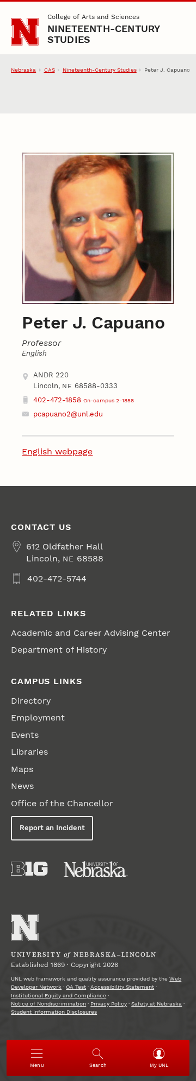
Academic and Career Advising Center (90, 633)
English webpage (57, 451)
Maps (22, 769)
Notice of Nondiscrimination (48, 1004)
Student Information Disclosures (54, 1012)
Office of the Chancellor (62, 803)
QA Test (76, 987)
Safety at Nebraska (156, 1004)
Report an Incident (52, 828)
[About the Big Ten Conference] (29, 868)
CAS (49, 70)
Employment (38, 717)
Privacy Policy (108, 1004)
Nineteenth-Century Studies (103, 34)
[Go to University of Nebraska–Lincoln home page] (25, 32)
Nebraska (23, 70)
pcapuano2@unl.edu (68, 414)
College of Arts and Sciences (93, 17)
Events (25, 735)
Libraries (29, 752)
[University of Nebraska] (95, 869)
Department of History (59, 649)
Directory (31, 701)
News (22, 786)
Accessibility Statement (122, 987)
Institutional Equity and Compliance (58, 995)
